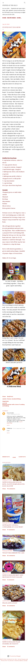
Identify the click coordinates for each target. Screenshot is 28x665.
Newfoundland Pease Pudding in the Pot (11, 643)
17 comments (11, 529)
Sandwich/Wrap (16, 399)
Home (4, 18)
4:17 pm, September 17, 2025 (19, 428)
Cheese (9, 399)
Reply (8, 425)
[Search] (25, 2)
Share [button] (4, 396)
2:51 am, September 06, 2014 (13, 414)
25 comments (11, 605)
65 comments (11, 555)
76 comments (11, 488)
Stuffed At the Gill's (9, 5)
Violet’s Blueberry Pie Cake (13, 553)
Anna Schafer (10, 413)
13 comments (11, 646)
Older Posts (22, 456)
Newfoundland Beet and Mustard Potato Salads (12, 576)
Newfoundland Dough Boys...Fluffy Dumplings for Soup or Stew (13, 484)
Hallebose (9, 428)
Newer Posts (6, 456)
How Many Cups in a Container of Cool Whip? (12, 526)
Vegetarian (5, 401)
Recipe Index (11, 18)
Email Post (10, 396)
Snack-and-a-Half (9, 603)
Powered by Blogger (15, 656)
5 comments (10, 579)
